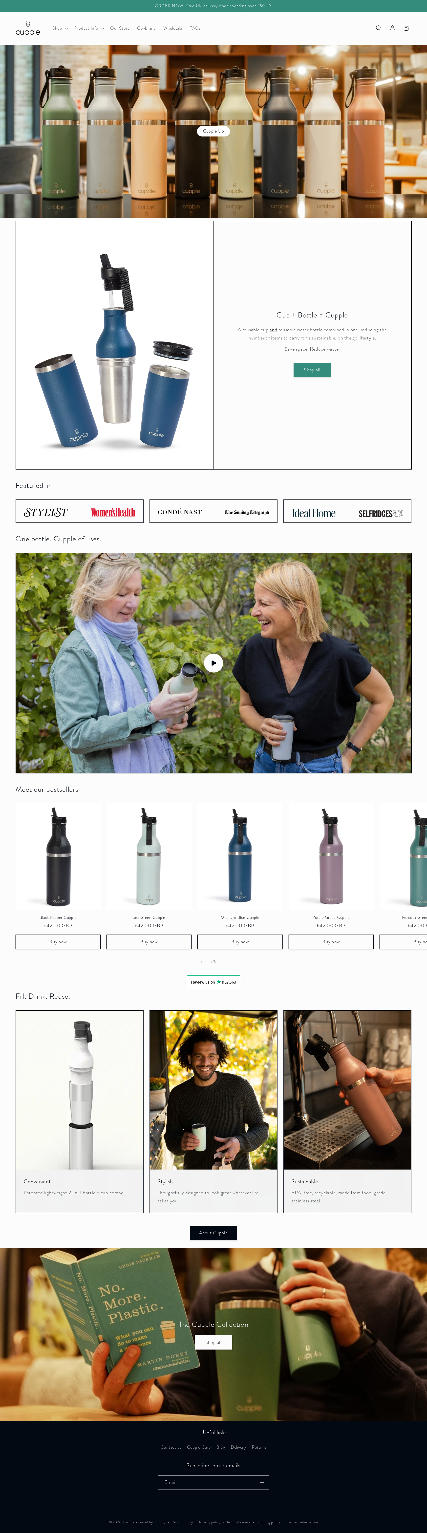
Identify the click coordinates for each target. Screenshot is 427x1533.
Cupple (128, 1522)
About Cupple (213, 1232)
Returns (259, 1447)
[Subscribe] (262, 1482)
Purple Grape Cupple (331, 917)
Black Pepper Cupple (58, 917)
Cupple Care (199, 1447)
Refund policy (182, 1522)
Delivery (238, 1447)
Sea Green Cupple (149, 917)
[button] (60, 28)
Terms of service (239, 1522)
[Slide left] (201, 962)
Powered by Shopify (150, 1522)
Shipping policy (268, 1522)
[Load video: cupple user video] (213, 663)
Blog (220, 1447)
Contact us (171, 1447)
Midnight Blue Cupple (240, 917)
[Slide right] (225, 962)
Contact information (302, 1522)
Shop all (312, 369)
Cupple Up (213, 131)
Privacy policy (209, 1522)
